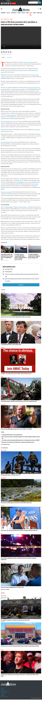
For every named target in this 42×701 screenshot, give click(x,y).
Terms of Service (4, 692)
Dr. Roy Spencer (34, 184)
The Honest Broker (9, 207)
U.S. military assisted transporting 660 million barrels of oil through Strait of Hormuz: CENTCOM (20, 440)
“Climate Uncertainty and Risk (18, 89)
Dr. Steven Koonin (21, 182)
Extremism (2, 621)
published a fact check (11, 115)
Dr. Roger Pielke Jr (22, 207)
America (19, 12)
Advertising (3, 695)
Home (1, 19)
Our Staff (2, 689)
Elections (2, 505)
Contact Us (3, 693)
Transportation (3, 478)
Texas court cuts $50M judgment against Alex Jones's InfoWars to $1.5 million (16, 429)
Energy (11, 19)
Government (3, 12)
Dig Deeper (9, 57)
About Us (2, 688)
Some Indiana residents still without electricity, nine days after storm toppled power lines (19, 401)
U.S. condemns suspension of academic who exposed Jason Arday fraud (15, 620)
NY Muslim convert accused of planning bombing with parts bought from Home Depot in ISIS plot (20, 646)
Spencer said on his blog (6, 192)
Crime (2, 533)
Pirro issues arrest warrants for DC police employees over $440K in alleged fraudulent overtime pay (21, 437)
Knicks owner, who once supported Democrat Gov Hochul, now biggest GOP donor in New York (19, 530)
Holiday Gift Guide (30, 14)
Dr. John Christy (19, 180)
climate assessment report (29, 62)
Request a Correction (4, 696)
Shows (27, 12)
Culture (2, 649)
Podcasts (23, 12)
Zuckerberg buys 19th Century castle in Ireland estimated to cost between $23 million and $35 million (20, 675)
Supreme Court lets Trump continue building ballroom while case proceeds (16, 316)
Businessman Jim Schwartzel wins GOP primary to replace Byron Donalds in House (18, 442)
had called (13, 215)
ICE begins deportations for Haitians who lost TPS (10, 475)
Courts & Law (3, 292)
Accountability (14, 12)
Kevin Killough (5, 49)
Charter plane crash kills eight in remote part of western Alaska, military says (16, 502)
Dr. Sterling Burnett (5, 142)
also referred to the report (8, 121)
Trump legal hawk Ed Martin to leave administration (11, 344)
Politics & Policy (6, 19)
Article (3, 57)
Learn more (21, 284)
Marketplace (39, 12)
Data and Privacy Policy (5, 691)
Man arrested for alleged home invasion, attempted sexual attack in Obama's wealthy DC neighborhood (18, 558)
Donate (34, 12)
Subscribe (13, 3)
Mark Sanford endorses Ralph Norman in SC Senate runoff (12, 587)
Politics (8, 12)
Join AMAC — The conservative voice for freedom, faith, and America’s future (16, 373)
